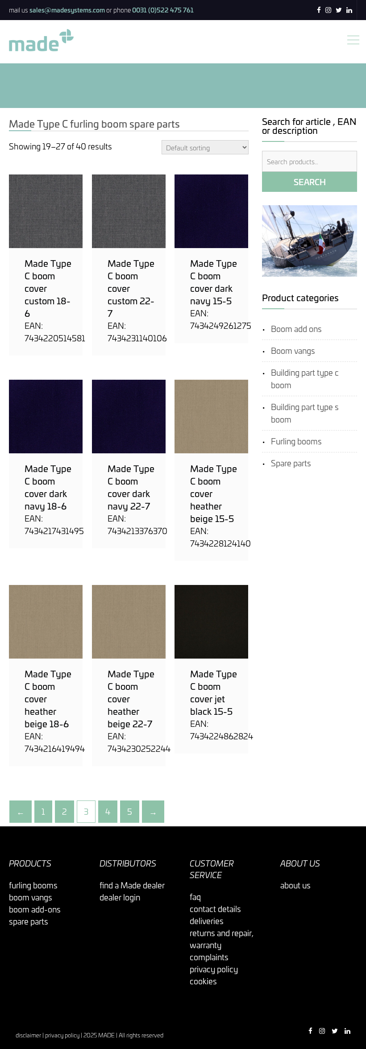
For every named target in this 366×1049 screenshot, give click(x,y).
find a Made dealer (132, 885)
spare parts (28, 921)
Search (310, 181)
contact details (215, 908)
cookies (203, 981)
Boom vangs (293, 350)
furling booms (33, 885)
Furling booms (296, 441)
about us (295, 885)
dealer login (120, 897)
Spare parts (291, 463)
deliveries (207, 920)
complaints (209, 956)
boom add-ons (35, 909)
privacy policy (214, 968)
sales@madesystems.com (67, 9)
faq (195, 896)
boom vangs (30, 897)
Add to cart (46, 211)
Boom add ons (296, 328)
